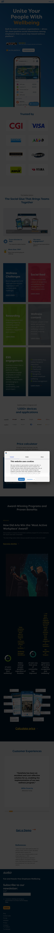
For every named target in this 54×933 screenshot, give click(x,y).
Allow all (21, 479)
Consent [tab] (12, 456)
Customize (30, 479)
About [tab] (42, 456)
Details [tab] (27, 456)
